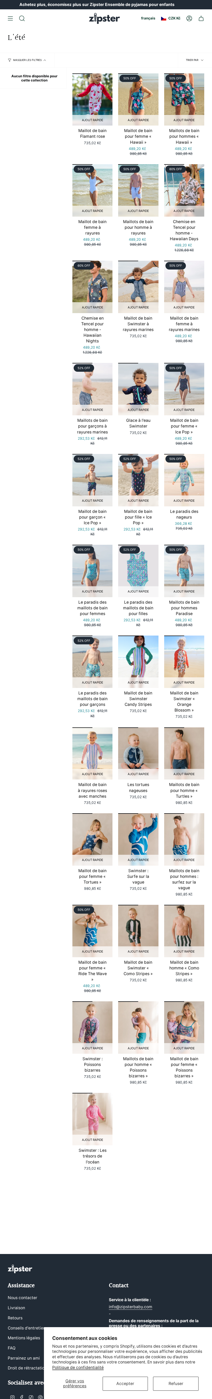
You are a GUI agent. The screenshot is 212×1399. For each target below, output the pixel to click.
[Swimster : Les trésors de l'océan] (92, 1119)
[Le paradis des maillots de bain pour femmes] (92, 571)
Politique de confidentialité (78, 1367)
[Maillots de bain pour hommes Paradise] (184, 571)
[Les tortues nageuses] (138, 753)
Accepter (125, 1383)
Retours (15, 1317)
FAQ (12, 1348)
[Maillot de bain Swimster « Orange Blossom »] (184, 662)
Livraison (16, 1307)
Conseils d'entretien (27, 1328)
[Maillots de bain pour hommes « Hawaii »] (184, 99)
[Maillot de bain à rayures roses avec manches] (92, 753)
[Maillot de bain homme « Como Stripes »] (184, 931)
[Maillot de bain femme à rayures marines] (184, 287)
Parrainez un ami (24, 1358)
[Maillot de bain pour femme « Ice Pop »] (184, 389)
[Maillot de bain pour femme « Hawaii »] (138, 99)
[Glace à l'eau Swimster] (138, 389)
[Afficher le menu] (10, 18)
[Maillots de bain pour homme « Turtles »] (184, 753)
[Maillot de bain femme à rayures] (92, 190)
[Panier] (201, 18)
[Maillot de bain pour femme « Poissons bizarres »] (184, 1027)
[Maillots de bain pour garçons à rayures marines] (92, 389)
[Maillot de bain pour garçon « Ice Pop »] (92, 480)
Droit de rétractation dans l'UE (36, 1368)
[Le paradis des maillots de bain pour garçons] (92, 662)
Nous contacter (22, 1297)
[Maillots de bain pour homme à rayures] (138, 190)
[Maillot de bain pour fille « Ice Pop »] (138, 480)
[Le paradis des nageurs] (184, 480)
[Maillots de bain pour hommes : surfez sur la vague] (184, 839)
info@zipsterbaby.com (130, 1306)
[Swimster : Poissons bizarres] (92, 1027)
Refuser (176, 1383)
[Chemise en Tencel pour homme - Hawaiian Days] (184, 190)
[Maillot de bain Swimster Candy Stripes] (138, 662)
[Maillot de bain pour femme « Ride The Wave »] (92, 931)
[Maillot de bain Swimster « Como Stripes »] (138, 931)
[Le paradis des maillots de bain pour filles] (138, 571)
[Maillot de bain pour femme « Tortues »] (92, 839)
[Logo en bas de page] (20, 1269)
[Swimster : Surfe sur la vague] (138, 839)
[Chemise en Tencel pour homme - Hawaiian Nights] (92, 287)
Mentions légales (24, 1337)
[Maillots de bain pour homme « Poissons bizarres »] (138, 1027)
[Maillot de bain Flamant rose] (92, 99)
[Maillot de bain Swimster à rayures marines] (138, 287)
